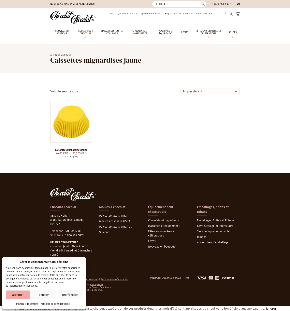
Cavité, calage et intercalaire (215, 226)
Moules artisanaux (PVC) (114, 221)
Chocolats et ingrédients (163, 220)
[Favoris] (224, 14)
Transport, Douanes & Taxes (123, 13)
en (238, 4)
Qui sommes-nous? (151, 13)
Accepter (18, 294)
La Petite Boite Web (92, 290)
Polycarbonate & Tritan (113, 215)
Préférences (70, 294)
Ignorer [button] (271, 308)
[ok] (203, 4)
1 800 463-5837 (221, 4)
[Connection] (231, 15)
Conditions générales (88, 279)
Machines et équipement (164, 226)
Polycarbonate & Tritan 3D (115, 226)
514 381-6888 (73, 231)
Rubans (201, 237)
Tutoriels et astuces (182, 13)
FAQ (167, 13)
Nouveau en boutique (161, 246)
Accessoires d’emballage (212, 242)
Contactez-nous (204, 13)
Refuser (44, 294)
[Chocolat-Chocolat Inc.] (73, 17)
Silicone (104, 232)
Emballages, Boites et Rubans (215, 220)
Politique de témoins (27, 304)
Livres (152, 241)
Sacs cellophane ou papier (214, 231)
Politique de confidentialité (55, 304)
